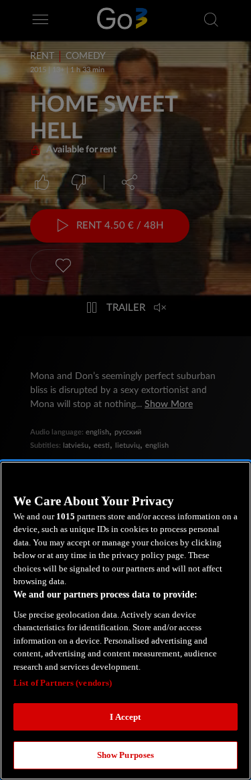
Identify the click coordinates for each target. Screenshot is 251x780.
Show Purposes (126, 755)
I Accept (125, 717)
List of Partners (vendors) (62, 683)
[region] (125, 620)
